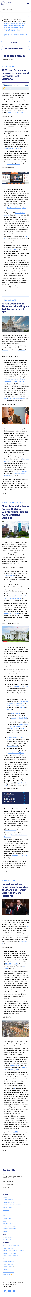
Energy (4, 1221)
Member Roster (7, 1274)
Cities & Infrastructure (9, 1226)
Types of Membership (8, 1272)
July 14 (22, 728)
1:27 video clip (23, 471)
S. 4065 (16, 964)
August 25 (14, 728)
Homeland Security (8, 1223)
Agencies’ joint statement (12, 162)
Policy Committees (8, 1264)
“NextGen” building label (21, 686)
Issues (5, 1213)
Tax (4, 1215)
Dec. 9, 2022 (23, 718)
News (4, 1234)
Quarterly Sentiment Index (10, 1253)
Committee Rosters (8, 1266)
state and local (15, 713)
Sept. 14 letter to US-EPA (16, 753)
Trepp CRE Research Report (16, 112)
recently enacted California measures (18, 705)
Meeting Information (8, 1261)
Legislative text (15, 1065)
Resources (6, 1242)
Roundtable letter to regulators (16, 208)
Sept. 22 (22, 707)
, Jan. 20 (13, 718)
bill (15, 1088)
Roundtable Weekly (8, 1237)
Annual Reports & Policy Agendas (12, 1255)
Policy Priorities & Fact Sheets (12, 1245)
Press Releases (7, 1239)
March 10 (9, 709)
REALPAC (5, 1269)
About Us (5, 1194)
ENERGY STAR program (11, 613)
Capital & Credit (7, 1218)
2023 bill (15, 1132)
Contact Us (6, 1210)
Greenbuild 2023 (9, 575)
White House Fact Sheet (20, 856)
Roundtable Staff (7, 1207)
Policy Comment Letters (9, 1248)
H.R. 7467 (8, 964)
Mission (5, 1197)
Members (5, 1259)
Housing (5, 1231)
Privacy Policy (7, 1286)
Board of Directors (8, 1199)
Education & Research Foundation (12, 1204)
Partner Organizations (9, 1202)
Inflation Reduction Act (9, 1228)
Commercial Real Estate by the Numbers (13, 1250)
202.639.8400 (10, 1181)
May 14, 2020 (14, 1070)
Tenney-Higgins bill (12, 249)
